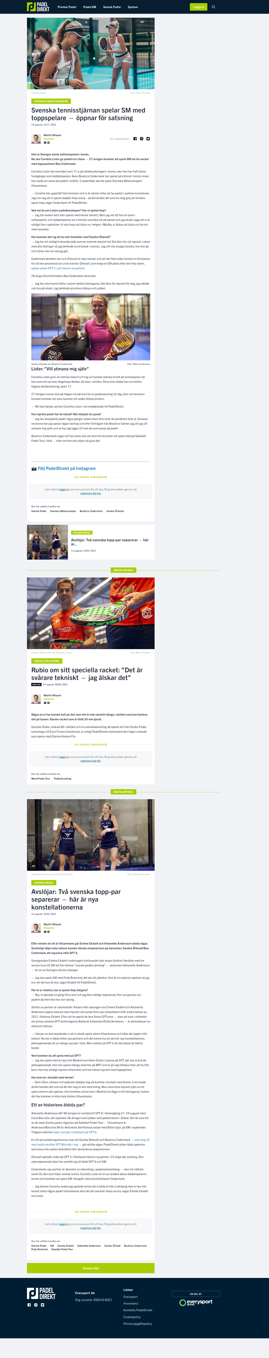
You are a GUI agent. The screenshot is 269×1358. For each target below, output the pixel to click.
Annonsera (130, 1303)
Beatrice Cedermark (91, 511)
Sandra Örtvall (112, 1245)
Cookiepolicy (131, 1316)
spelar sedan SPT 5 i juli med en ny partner (57, 268)
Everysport (130, 1296)
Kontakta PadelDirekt (137, 1310)
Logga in (198, 7)
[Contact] (45, 142)
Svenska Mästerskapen (51, 101)
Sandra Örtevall (115, 511)
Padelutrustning (46, 661)
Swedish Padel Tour (62, 1249)
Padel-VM (89, 7)
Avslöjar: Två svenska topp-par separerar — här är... (110, 542)
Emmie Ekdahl (66, 1245)
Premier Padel (67, 7)
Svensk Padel (112, 7)
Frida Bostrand (39, 1249)
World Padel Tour (40, 778)
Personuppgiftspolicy (137, 1323)
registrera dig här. (90, 493)
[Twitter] (48, 142)
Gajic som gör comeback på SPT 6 (74, 1132)
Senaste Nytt (91, 1268)
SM (52, 1245)
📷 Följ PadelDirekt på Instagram (63, 468)
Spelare (133, 7)
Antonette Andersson (89, 1245)
